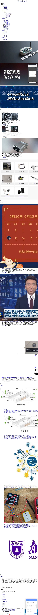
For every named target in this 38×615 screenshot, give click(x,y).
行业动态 (3, 606)
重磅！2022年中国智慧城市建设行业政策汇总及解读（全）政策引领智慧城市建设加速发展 (17, 377)
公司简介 (3, 4)
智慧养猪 (5, 409)
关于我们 (3, 594)
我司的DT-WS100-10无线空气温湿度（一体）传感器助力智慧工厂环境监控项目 (17, 435)
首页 (3, 3)
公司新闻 (3, 604)
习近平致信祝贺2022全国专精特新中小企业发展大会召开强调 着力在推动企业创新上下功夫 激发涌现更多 (19, 321)
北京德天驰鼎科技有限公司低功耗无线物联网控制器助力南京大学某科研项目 (16, 524)
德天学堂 (3, 30)
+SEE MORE (4, 272)
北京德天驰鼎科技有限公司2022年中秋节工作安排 (10, 268)
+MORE (1, 202)
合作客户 (3, 596)
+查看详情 (4, 124)
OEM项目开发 (4, 601)
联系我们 (3, 37)
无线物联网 (4, 599)
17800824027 (7, 611)
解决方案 (3, 18)
